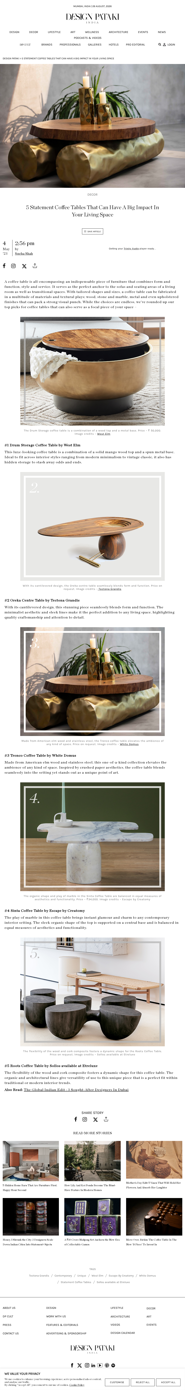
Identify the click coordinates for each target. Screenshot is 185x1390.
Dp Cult (8, 1316)
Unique (81, 1275)
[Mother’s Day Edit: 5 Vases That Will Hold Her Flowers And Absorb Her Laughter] (154, 1160)
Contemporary (63, 1275)
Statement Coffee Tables (76, 1282)
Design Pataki (11, 58)
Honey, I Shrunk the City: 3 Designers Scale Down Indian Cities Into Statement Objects (28, 1242)
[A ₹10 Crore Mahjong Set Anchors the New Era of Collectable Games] (92, 1217)
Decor (33, 32)
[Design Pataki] (92, 1349)
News (162, 32)
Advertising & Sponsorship (66, 1333)
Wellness (92, 32)
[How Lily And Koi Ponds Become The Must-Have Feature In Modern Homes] (92, 1161)
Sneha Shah (24, 253)
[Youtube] (100, 1366)
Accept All (168, 1382)
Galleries (95, 44)
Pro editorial (135, 44)
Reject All (143, 1382)
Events (143, 32)
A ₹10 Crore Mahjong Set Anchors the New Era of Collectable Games (92, 1242)
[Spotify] (113, 1365)
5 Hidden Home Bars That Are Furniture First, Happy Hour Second (30, 1188)
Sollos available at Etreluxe (113, 1282)
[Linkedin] (93, 1365)
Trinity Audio (131, 248)
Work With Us (56, 1316)
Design (14, 32)
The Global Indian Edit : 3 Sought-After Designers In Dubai (76, 1090)
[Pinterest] (107, 1365)
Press (7, 1325)
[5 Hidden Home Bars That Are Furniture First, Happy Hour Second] (31, 1161)
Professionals (70, 44)
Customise (117, 1382)
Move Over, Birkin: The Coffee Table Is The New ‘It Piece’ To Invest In (151, 1242)
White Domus (129, 744)
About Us (9, 1308)
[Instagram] (87, 1365)
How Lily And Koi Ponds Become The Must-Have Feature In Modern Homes (90, 1188)
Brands (46, 44)
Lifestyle (54, 32)
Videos (115, 1324)
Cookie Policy (76, 1385)
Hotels (114, 44)
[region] (92, 1379)
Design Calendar (123, 1333)
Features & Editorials (62, 1325)
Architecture (118, 32)
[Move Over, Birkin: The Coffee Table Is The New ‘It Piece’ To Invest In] (154, 1217)
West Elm (103, 433)
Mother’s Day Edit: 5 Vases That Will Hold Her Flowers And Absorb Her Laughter (153, 1185)
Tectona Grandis (109, 589)
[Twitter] (79, 1366)
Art (72, 32)
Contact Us (11, 1333)
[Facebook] (72, 1365)
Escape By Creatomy (121, 1275)
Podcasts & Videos (88, 38)
